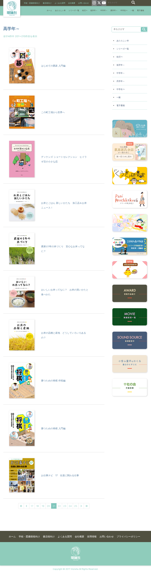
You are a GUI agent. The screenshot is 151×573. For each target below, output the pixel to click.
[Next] (81, 506)
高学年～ (114, 10)
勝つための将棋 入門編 (53, 428)
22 (59, 506)
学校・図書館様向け (32, 3)
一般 (132, 10)
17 (32, 506)
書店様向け (47, 3)
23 (64, 506)
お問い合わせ (83, 3)
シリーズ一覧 (74, 10)
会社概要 (71, 3)
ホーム (49, 10)
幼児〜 (84, 10)
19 (43, 506)
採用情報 (92, 536)
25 (75, 506)
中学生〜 (124, 10)
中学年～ (103, 10)
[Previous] (26, 506)
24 (70, 506)
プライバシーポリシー (128, 536)
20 (48, 506)
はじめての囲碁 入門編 (53, 65)
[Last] (86, 506)
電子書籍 (140, 10)
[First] (21, 506)
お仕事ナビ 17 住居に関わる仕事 (60, 475)
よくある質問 (60, 3)
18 (37, 506)
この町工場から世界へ (53, 112)
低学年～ (93, 10)
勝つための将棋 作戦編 (53, 380)
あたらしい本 (60, 10)
